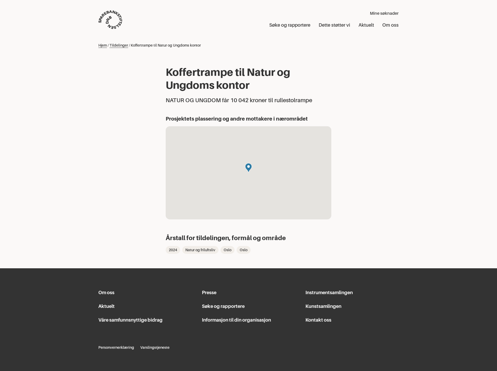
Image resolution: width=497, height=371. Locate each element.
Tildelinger (118, 45)
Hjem (102, 45)
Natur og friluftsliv (200, 250)
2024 (173, 250)
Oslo (227, 250)
